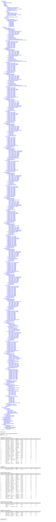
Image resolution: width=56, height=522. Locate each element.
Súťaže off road (8, 379)
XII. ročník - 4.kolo (11, 399)
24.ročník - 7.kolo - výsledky (11, 93)
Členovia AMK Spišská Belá (8, 2)
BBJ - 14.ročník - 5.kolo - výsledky (14, 129)
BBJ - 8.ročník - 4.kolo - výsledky (14, 280)
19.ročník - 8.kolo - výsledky (11, 218)
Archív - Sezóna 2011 (7, 383)
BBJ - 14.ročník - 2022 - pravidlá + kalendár (15, 130)
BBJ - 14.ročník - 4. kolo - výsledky (14, 128)
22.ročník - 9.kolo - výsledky (11, 143)
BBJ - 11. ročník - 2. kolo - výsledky (14, 201)
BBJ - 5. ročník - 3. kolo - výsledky (14, 366)
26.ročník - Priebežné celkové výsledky (12, 42)
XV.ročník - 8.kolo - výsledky (11, 317)
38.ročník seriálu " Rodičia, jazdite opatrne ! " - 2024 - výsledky (18, 85)
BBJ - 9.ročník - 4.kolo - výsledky (14, 255)
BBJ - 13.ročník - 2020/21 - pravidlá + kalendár (15, 150)
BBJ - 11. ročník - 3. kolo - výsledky (14, 202)
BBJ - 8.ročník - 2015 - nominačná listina (15, 277)
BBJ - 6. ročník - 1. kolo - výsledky (14, 333)
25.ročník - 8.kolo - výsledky (11, 69)
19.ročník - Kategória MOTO (11, 220)
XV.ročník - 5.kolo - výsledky (11, 314)
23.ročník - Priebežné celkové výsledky (12, 114)
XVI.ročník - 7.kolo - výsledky (11, 292)
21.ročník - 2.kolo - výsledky (11, 162)
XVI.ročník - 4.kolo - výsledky (11, 290)
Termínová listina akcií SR (7, 418)
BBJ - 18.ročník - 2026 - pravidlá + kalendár (15, 31)
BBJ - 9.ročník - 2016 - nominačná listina (15, 252)
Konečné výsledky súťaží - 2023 (10, 121)
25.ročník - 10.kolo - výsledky (11, 70)
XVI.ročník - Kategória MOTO (11, 295)
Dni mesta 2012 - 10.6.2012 (11, 9)
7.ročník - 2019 (11, 183)
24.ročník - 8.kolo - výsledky (11, 94)
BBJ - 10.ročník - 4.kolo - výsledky (14, 228)
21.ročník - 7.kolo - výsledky (11, 166)
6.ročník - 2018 (11, 208)
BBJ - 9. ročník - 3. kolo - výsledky (14, 254)
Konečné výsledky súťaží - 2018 (10, 221)
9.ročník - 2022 (11, 134)
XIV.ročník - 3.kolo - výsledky (11, 344)
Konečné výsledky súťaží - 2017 (10, 246)
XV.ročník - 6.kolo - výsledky (11, 315)
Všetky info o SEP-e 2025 (12, 84)
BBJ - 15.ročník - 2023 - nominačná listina (15, 106)
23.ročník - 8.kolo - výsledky (11, 119)
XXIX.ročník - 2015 (12, 283)
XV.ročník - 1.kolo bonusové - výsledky (12, 311)
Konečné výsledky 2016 (10, 272)
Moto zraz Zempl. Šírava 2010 (10, 416)
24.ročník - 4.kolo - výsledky (11, 91)
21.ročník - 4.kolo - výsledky (11, 164)
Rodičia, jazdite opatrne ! (10, 299)
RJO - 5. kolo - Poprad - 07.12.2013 (14, 330)
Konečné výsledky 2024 (10, 97)
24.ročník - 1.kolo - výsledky (11, 87)
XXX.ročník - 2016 (12, 259)
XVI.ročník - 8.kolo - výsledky (11, 293)
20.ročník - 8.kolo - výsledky (11, 193)
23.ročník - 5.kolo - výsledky (11, 116)
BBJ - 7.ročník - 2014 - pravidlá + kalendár (15, 301)
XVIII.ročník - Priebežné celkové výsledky (13, 238)
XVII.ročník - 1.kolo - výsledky (11, 263)
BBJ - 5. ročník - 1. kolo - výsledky (14, 364)
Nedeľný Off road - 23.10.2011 (11, 15)
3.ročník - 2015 (11, 284)
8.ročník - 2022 (11, 133)
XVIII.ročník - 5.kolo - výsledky (11, 241)
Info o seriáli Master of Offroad (11, 380)
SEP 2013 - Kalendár (12, 324)
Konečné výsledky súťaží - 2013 (10, 351)
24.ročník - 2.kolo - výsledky (11, 88)
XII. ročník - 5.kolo (11, 400)
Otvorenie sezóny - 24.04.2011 (11, 411)
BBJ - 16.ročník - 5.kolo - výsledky (14, 78)
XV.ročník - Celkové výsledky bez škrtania (13, 319)
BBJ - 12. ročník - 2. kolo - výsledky (14, 177)
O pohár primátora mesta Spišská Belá (12, 369)
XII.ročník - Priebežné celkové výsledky (14, 402)
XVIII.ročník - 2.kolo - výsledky (11, 237)
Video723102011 (11, 26)
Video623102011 (11, 25)
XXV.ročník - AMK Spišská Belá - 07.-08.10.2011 (14, 14)
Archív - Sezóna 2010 (7, 414)
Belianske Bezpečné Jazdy (7, 420)
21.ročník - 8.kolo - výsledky (11, 167)
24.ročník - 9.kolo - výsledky (11, 95)
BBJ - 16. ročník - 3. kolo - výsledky (14, 77)
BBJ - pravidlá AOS (12, 30)
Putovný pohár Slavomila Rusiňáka (9, 423)
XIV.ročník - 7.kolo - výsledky (11, 347)
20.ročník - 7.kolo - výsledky (11, 192)
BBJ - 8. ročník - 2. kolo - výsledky (14, 279)
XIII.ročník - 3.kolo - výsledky (13, 373)
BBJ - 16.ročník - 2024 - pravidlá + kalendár (15, 79)
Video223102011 (11, 22)
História (5, 4)
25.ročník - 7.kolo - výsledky (11, 68)
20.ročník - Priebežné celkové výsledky (12, 187)
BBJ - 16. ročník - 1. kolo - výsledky (14, 75)
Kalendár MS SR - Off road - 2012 (12, 381)
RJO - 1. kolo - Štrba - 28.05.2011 (14, 389)
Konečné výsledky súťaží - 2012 (10, 382)
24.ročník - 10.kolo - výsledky (11, 96)
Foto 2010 (7, 16)
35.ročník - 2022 (11, 131)
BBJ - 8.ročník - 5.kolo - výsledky (14, 281)
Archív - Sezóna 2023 (7, 98)
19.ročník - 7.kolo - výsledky (11, 217)
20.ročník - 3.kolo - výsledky (11, 189)
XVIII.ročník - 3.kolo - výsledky (11, 239)
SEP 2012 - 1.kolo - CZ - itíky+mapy (14, 357)
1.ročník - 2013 (11, 340)
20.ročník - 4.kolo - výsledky (11, 190)
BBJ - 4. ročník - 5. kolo (12, 394)
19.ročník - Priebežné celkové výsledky (12, 213)
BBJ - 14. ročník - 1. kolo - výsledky (14, 126)
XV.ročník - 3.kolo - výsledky (11, 313)
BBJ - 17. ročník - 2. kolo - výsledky (14, 51)
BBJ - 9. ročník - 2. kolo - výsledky (14, 253)
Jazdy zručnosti (8, 40)
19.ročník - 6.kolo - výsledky (11, 216)
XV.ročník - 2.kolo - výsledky (11, 312)
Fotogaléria (5, 5)
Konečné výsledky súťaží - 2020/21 (10, 170)
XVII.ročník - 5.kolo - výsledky (11, 266)
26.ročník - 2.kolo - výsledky (11, 43)
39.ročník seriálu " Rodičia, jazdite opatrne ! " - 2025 (14, 60)
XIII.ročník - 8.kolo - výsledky (13, 377)
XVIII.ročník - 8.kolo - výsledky (11, 243)
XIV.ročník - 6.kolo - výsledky (11, 346)
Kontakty (5, 3)
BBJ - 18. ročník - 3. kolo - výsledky (14, 33)
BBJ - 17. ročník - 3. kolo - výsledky (14, 52)
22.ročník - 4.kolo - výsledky (11, 139)
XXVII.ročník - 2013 (12, 338)
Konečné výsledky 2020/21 (11, 171)
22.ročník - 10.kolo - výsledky (11, 144)
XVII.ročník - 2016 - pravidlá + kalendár (13, 262)
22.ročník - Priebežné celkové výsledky (12, 145)
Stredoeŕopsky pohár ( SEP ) (11, 37)
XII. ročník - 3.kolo (11, 398)
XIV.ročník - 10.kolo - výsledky (11, 349)
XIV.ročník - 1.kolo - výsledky (11, 342)
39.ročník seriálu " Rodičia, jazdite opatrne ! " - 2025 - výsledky (18, 61)
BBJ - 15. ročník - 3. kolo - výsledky (14, 103)
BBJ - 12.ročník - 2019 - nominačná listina (15, 176)
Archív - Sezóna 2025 (7, 48)
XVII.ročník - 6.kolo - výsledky (11, 267)
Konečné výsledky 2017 (10, 247)
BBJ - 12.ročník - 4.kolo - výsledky (14, 179)
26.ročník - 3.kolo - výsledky (11, 44)
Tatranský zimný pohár (10, 57)
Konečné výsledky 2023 (10, 122)
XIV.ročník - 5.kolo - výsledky (11, 345)
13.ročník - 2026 (11, 36)
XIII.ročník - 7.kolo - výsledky (13, 376)
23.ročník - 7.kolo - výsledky (11, 118)
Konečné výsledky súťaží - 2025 (10, 47)
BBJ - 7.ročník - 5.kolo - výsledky (14, 305)
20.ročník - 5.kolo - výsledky (11, 191)
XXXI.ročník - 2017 (12, 232)
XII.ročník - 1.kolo (11, 397)
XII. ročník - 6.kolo (11, 401)
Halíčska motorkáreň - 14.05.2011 (12, 412)
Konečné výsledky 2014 (10, 321)
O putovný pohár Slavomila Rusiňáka (12, 34)
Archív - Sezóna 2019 (7, 172)
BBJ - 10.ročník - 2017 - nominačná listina (15, 230)
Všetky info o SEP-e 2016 (12, 257)
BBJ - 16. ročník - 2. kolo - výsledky (14, 76)
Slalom (7, 406)
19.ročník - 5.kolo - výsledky (11, 215)
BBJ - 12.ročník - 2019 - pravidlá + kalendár (15, 175)
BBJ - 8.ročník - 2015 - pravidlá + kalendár (15, 276)
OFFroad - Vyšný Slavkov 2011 (11, 13)
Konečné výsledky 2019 (10, 196)
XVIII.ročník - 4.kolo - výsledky (11, 240)
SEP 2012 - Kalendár (12, 355)
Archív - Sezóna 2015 (7, 273)
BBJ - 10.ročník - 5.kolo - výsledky (14, 229)
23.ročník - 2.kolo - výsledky (11, 112)
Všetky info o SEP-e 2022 (12, 135)
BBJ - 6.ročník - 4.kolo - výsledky (14, 336)
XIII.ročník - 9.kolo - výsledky (13, 378)
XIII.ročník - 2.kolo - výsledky (13, 372)
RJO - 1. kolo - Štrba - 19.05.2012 (14, 361)
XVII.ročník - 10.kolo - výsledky (11, 270)
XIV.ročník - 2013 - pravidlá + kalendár (12, 341)
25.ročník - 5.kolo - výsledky (11, 66)
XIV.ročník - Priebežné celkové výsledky (13, 350)
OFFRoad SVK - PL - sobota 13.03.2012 (13, 7)
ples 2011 (8, 12)
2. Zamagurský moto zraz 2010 (10, 415)
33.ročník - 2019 (11, 181)
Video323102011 (11, 23)
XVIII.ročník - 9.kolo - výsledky (11, 244)
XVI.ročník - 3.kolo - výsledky (11, 289)
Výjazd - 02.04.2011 (10, 410)
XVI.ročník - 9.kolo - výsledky (11, 294)
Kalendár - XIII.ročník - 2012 (13, 370)
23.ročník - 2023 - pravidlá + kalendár (12, 113)
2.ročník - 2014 (11, 309)
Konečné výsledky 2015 (10, 297)
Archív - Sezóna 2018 (7, 197)
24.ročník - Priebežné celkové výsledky (12, 89)
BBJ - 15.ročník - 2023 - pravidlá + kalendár (15, 105)
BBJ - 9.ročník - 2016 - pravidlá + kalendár (15, 251)
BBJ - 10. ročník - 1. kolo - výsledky (14, 225)
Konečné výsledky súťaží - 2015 (10, 296)
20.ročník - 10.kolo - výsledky (11, 195)
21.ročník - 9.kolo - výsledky (11, 168)
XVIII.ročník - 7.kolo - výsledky (11, 242)
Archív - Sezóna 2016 (7, 248)
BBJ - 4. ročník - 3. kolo (12, 393)
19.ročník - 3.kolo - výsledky (11, 214)
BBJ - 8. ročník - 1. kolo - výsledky (14, 278)
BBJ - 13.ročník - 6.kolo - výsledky (14, 156)
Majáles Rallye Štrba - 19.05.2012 (12, 8)
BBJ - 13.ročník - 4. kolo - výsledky (14, 154)
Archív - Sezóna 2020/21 (7, 147)
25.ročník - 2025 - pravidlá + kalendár (12, 63)
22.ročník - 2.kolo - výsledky (11, 138)
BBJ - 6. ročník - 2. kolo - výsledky (14, 334)
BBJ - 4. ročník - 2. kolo (12, 392)
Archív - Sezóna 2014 (7, 298)
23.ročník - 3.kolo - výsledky (11, 115)
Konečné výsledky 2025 (10, 72)
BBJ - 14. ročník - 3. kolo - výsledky (14, 127)
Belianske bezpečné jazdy (10, 29)
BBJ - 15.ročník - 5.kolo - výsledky (14, 104)
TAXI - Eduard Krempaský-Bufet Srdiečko (10, 427)
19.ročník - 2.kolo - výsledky (11, 211)
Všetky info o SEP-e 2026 (12, 38)
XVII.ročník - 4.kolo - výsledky (11, 265)
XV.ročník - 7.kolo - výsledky (11, 316)
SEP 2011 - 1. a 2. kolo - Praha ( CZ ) (14, 387)
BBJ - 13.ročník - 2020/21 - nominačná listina (15, 151)
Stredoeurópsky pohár (10, 307)
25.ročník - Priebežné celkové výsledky (12, 64)
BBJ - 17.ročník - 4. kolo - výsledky (14, 53)
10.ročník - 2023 (11, 109)
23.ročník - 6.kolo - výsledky (11, 117)
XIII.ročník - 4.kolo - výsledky (13, 374)
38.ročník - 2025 (11, 56)
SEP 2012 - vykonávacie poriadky (14, 356)
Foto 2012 (7, 6)
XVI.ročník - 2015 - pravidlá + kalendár (12, 286)
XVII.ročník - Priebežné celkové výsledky (13, 271)
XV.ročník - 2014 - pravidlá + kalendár (12, 310)
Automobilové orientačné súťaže (10, 28)
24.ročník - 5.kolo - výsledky (11, 92)
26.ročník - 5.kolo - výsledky (11, 46)
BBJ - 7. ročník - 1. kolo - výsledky (14, 302)
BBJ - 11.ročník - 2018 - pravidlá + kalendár (15, 204)
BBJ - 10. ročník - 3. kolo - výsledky (14, 227)
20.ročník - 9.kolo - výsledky (11, 194)
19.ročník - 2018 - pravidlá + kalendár (12, 212)
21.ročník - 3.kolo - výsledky (11, 163)
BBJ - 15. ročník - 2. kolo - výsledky (14, 102)
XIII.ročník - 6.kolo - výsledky (13, 375)
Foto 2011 (7, 11)
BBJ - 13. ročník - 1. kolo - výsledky (14, 152)
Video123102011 (11, 21)
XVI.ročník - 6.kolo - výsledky (11, 291)
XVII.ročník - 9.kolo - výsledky (11, 269)
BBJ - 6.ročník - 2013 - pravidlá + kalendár (15, 332)
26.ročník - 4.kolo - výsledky (11, 45)
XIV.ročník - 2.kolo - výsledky (11, 343)
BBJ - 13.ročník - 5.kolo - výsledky (14, 155)
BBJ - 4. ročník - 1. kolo (12, 391)
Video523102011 (11, 24)
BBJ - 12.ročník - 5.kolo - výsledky (14, 180)
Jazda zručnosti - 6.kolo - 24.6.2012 (12, 10)
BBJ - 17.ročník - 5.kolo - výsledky (14, 54)
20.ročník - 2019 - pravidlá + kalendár (12, 186)
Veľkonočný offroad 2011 (11, 19)
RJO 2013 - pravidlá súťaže (13, 328)
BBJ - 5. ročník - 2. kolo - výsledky (14, 365)
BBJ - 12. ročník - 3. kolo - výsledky (14, 178)
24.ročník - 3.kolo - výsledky (11, 90)
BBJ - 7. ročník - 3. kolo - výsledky (14, 303)
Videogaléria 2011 (8, 413)
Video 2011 (7, 18)
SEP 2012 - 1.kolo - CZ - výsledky (14, 359)
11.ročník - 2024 (11, 82)
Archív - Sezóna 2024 (7, 73)
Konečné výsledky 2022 (10, 146)
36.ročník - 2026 (11, 35)
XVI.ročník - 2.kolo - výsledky (11, 288)
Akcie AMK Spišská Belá (7, 417)
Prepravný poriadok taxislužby (10, 425)
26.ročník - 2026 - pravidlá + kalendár (12, 41)
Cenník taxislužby (8, 426)
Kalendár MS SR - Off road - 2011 (12, 405)
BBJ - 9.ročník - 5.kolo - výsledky (14, 256)
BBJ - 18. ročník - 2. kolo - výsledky (14, 32)
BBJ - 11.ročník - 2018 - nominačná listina (15, 205)
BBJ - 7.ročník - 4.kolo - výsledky (14, 304)
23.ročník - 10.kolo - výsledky (11, 120)
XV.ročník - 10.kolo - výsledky (11, 318)
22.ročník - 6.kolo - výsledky (11, 141)
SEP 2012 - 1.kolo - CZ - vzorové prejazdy (15, 358)
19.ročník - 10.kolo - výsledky (11, 219)
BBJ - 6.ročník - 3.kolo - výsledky (14, 335)
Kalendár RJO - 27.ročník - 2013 (13, 327)
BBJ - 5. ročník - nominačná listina (14, 363)
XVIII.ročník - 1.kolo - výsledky (11, 236)
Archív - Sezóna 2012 (7, 352)
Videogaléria (5, 17)
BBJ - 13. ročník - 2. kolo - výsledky (14, 153)
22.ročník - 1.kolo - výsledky (11, 137)
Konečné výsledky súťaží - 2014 (10, 320)
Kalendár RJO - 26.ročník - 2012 (13, 360)
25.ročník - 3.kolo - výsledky (11, 65)
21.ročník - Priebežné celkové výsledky (12, 169)
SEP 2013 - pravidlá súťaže (13, 325)
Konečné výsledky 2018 (10, 222)
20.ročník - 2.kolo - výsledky (11, 188)
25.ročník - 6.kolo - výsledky (11, 67)
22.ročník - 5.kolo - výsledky (11, 140)
